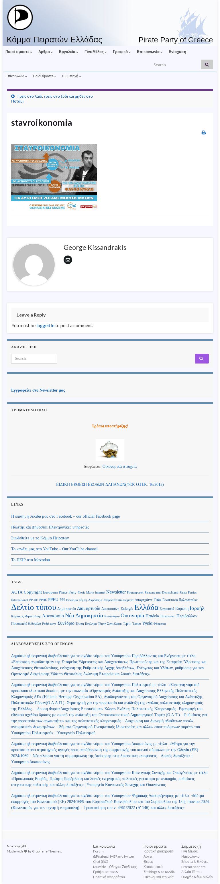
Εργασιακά (167, 609)
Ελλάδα (146, 607)
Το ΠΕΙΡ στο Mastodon (30, 560)
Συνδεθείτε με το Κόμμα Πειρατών (40, 538)
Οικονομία (132, 615)
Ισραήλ (197, 608)
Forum (98, 851)
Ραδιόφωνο (49, 623)
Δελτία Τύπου (191, 872)
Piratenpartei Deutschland (161, 592)
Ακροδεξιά (95, 600)
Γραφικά (121, 51)
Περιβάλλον (186, 615)
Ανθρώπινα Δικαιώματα (118, 600)
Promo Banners (193, 867)
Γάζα (157, 600)
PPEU (53, 599)
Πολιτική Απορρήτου (109, 877)
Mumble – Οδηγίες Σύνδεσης (115, 867)
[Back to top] (207, 871)
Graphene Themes (46, 851)
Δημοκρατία (66, 609)
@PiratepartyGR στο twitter (113, 856)
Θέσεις (149, 861)
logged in (45, 325)
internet (100, 592)
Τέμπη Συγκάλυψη (110, 623)
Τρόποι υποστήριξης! (110, 426)
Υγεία (147, 623)
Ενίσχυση (177, 51)
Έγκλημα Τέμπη (76, 600)
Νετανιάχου (111, 616)
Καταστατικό (153, 867)
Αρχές (148, 856)
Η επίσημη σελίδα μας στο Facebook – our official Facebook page (65, 516)
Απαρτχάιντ (143, 600)
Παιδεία (152, 616)
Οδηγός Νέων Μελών (197, 877)
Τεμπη (127, 624)
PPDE (43, 600)
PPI (62, 600)
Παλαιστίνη (167, 616)
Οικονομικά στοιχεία (120, 466)
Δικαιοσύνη (110, 609)
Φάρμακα (160, 623)
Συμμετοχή (70, 76)
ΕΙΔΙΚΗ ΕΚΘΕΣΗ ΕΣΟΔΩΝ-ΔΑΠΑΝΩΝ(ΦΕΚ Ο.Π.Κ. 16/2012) (110, 484)
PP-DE (33, 600)
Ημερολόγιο (190, 856)
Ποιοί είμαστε (17, 51)
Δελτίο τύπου (33, 607)
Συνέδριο (66, 623)
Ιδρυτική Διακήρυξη (158, 851)
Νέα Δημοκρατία (84, 615)
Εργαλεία (67, 51)
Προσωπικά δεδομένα (26, 624)
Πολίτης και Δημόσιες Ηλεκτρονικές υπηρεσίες (50, 527)
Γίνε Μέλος (95, 51)
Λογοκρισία (53, 615)
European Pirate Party (59, 592)
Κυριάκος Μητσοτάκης (26, 616)
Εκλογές (127, 609)
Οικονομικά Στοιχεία (159, 877)
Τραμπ (136, 623)
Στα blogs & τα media (159, 872)
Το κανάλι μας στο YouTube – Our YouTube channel (54, 549)
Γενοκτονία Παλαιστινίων (179, 600)
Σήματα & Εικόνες (194, 861)
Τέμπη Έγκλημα (86, 623)
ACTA (17, 592)
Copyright (33, 592)
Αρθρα (44, 51)
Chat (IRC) (100, 861)
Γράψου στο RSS (105, 872)
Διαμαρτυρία (88, 608)
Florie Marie (86, 592)
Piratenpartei (135, 592)
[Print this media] (204, 132)
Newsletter (116, 592)
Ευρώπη (181, 608)
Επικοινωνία (148, 51)
